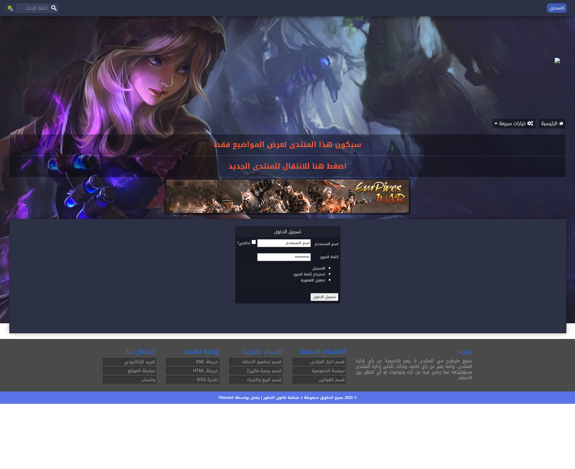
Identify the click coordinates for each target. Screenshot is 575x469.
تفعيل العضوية (313, 280)
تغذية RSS (207, 380)
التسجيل (557, 8)
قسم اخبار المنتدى (327, 362)
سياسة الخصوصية (328, 371)
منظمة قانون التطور (281, 397)
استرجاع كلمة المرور (309, 274)
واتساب (148, 380)
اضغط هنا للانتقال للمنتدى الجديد (287, 166)
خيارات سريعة (512, 123)
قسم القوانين (332, 380)
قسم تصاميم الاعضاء (262, 362)
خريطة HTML (205, 371)
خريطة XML (207, 362)
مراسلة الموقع (141, 371)
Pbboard (226, 397)
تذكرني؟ (243, 243)
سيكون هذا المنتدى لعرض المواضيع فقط (287, 145)
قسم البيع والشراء (264, 380)
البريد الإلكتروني (139, 362)
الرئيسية (550, 123)
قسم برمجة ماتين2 (264, 371)
